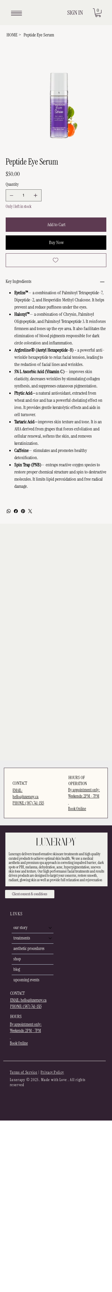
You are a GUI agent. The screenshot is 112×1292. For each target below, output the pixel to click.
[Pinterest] (23, 511)
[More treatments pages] (50, 938)
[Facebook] (16, 511)
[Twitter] (30, 511)
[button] (98, 12)
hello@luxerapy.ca (34, 1000)
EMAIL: (15, 1000)
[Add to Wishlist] (56, 260)
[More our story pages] (50, 927)
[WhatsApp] (9, 511)
